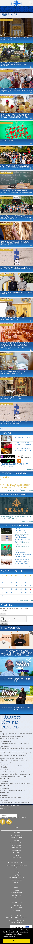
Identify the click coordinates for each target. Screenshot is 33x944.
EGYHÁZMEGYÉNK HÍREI (16, 835)
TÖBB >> (3, 429)
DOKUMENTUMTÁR (16, 893)
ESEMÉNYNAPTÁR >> (25, 600)
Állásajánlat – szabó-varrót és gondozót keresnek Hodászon (22, 561)
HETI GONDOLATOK (16, 905)
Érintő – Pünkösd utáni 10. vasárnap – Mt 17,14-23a (23, 449)
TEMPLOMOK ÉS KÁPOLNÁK (16, 878)
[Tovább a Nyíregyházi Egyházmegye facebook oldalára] (2, 822)
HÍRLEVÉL (16, 855)
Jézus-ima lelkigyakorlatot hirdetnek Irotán (20, 530)
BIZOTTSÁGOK (16, 875)
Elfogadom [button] (16, 941)
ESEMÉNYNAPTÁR (16, 850)
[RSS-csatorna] (9, 822)
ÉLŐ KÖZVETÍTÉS (16, 895)
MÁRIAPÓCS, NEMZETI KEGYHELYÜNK (17, 865)
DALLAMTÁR (16, 888)
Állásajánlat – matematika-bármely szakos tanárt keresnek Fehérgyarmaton (23, 553)
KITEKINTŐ (16, 840)
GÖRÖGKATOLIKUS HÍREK (16, 838)
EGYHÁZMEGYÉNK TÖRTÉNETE (16, 863)
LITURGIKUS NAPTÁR (16, 903)
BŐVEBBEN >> (27, 521)
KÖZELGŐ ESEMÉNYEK (16, 843)
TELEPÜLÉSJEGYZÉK (16, 880)
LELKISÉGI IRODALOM (16, 908)
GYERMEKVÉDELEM (16, 923)
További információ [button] (9, 936)
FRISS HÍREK (16, 833)
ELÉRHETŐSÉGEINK (16, 915)
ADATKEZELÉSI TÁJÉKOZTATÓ (16, 920)
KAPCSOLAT (16, 910)
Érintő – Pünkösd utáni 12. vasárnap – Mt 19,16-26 (23, 437)
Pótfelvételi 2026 (20, 545)
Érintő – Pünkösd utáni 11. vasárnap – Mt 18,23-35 (23, 443)
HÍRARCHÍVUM (16, 853)
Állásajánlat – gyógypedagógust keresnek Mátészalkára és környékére (23, 538)
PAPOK (16, 870)
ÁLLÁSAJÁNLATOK (16, 845)
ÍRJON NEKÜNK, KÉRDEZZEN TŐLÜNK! (16, 918)
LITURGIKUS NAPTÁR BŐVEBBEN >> (20, 490)
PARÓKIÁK (16, 868)
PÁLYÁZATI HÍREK (16, 848)
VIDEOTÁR (16, 890)
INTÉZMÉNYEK (16, 873)
